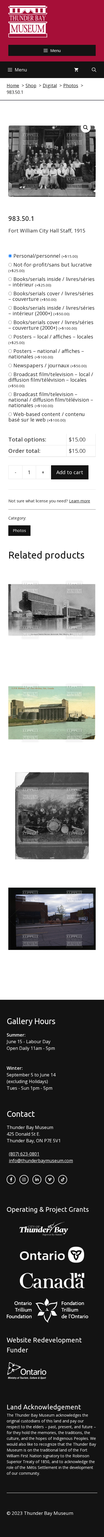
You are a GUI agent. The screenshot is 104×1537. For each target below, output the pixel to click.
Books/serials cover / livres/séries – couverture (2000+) (50, 325)
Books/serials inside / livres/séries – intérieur (51, 282)
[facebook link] (11, 1179)
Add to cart (69, 472)
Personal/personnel (45, 255)
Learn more (79, 500)
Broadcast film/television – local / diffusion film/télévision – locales (50, 379)
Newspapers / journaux (50, 365)
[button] (86, 128)
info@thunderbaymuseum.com (41, 1161)
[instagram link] (23, 1179)
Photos (19, 530)
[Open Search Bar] (94, 69)
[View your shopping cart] (76, 69)
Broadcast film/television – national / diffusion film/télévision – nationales (50, 400)
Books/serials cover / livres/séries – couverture (50, 296)
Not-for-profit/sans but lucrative (50, 267)
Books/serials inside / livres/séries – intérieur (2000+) (51, 310)
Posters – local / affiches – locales (50, 339)
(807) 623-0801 (24, 1154)
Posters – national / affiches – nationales (46, 354)
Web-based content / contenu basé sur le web (46, 417)
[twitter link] (49, 1179)
